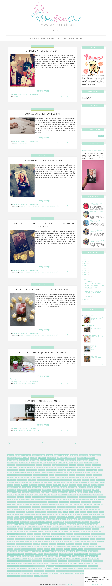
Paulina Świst (86, 534)
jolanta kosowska (26, 499)
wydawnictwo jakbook (94, 558)
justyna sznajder (84, 499)
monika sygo (39, 531)
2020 (85, 272)
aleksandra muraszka (13, 462)
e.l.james (57, 482)
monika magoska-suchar (84, 529)
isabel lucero (36, 492)
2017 (85, 279)
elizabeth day (92, 482)
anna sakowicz (57, 467)
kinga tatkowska (63, 509)
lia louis (88, 514)
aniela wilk (39, 465)
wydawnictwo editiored (65, 556)
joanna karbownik (61, 497)
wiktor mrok (37, 551)
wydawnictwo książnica (25, 561)
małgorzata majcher (70, 521)
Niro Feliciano (22, 534)
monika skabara (30, 531)
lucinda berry (52, 516)
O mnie (43, 38)
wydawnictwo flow (22, 558)
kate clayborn (45, 507)
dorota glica (10, 482)
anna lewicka (39, 467)
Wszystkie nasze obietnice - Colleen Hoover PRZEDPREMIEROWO (97, 240)
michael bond (80, 526)
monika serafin (21, 531)
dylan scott (43, 482)
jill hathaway (43, 497)
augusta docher (81, 470)
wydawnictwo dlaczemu (95, 553)
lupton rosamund (86, 516)
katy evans (88, 507)
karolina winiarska (86, 502)
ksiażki (49, 511)
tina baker (16, 548)
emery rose (41, 484)
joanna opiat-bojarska (72, 497)
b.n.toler (30, 472)
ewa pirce (18, 487)
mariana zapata (44, 524)
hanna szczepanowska (68, 489)
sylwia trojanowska (55, 546)
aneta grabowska (21, 465)
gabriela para (55, 487)
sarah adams (20, 543)
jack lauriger (11, 494)
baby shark (36, 472)
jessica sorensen (12, 497)
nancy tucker (47, 531)
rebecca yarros (40, 539)
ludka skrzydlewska (68, 516)
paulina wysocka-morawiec (98, 534)
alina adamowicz (79, 462)
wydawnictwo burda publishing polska (34, 553)
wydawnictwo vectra (39, 571)
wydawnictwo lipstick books (50, 561)
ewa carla (101, 484)
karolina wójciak (96, 502)
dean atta (92, 479)
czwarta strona (32, 479)
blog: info (45, 475)
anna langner (31, 467)
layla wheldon (40, 514)
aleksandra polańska (24, 462)
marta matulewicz (71, 524)
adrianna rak (11, 457)
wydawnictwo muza (77, 563)
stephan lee (20, 546)
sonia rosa (85, 543)
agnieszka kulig (34, 460)
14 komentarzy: (34, 204)
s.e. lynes (47, 541)
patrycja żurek (69, 534)
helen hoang (78, 489)
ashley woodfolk (71, 470)
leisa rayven (56, 514)
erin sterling (86, 484)
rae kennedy (11, 539)
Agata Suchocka (51, 457)
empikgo (79, 484)
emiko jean (49, 484)
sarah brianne (28, 543)
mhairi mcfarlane (56, 526)
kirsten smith (72, 509)
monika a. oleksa (54, 529)
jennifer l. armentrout (70, 494)
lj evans (45, 516)
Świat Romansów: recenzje (91, 335)
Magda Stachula (50, 519)
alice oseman (61, 462)
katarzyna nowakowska (25, 507)
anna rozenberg (48, 467)
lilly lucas (16, 516)
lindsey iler (23, 516)
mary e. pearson (21, 526)
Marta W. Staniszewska (92, 524)
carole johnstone (81, 475)
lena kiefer (63, 514)
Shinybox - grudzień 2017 (42, 50)
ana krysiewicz (11, 465)
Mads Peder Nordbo (19, 519)
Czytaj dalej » (44, 91)
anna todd (96, 467)
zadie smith (29, 575)
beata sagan (54, 472)
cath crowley (11, 477)
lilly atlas (10, 516)
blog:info (52, 475)
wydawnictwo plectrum (13, 568)
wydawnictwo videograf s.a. (62, 571)
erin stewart (94, 484)
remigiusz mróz (67, 539)
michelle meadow (12, 529)
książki (21, 206)
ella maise (10, 484)
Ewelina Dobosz (26, 487)
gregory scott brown (21, 489)
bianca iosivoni (11, 475)
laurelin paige (19, 514)
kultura (28, 430)
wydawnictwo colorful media (51, 553)
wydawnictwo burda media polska (15, 553)
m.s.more (102, 516)
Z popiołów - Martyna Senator (42, 160)
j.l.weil (91, 492)
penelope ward (22, 536)
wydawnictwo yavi (12, 573)
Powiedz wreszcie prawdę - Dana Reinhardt (97, 204)
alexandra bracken (52, 462)
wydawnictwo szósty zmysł (14, 571)
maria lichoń (36, 524)
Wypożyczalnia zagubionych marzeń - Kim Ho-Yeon (97, 358)
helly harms (95, 489)
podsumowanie (75, 536)
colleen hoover (93, 477)
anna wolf (22, 470)
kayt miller (10, 509)
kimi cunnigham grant (35, 509)
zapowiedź (37, 575)
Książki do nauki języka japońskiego (42, 352)
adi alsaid (56, 455)
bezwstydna (94, 472)
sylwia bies (46, 546)
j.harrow (85, 492)
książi (60, 511)
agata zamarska (61, 457)
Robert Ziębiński (100, 539)
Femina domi (87, 354)
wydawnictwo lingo (37, 561)
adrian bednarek (65, 455)
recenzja (37, 206)
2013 (85, 301)
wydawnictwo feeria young (91, 556)
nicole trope (97, 531)
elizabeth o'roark (101, 482)
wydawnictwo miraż (38, 563)
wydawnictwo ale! (70, 551)
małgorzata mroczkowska (83, 521)
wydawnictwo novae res (26, 566)
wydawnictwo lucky (98, 561)
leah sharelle (48, 514)
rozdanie (40, 541)
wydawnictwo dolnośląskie (14, 556)
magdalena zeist (24, 521)
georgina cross (81, 487)
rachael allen (97, 536)
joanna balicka (51, 497)
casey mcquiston (98, 475)
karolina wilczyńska (75, 502)
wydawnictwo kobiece (13, 561)
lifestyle (94, 514)
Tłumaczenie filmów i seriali (42, 113)
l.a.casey (90, 511)
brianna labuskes (60, 475)
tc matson (85, 546)
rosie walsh (33, 541)
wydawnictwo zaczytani (47, 573)
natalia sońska (55, 531)
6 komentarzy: (34, 429)
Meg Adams (47, 526)
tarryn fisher (78, 546)
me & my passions (89, 315)
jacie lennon (97, 492)
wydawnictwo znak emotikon (72, 573)
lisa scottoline (38, 516)
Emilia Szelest (57, 484)
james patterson (19, 494)
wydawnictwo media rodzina (25, 563)
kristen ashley (11, 511)
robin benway (11, 541)
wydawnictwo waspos (76, 571)
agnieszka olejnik (59, 460)
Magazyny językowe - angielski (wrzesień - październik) (97, 230)
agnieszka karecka (90, 457)
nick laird (82, 531)
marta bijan (62, 524)
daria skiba (85, 479)
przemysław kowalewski (86, 536)
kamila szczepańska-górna (40, 502)
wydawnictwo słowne (52, 568)
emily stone (72, 484)
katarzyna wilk (36, 507)
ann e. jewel (55, 465)
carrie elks (89, 475)
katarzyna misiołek (97, 504)
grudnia (88, 281)
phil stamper (39, 536)
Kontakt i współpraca (76, 38)
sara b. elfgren (11, 543)
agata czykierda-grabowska (22, 457)
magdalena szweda (83, 519)
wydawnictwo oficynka (39, 566)
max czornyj (30, 526)
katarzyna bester (34, 504)
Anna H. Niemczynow (13, 467)
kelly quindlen (18, 509)
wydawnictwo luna (12, 563)
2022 (85, 268)
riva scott (93, 539)
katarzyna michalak (86, 504)
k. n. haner (101, 499)
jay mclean (47, 494)
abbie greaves (18, 455)
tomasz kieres (32, 548)
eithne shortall (74, 482)
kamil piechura (28, 502)
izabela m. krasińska (63, 492)
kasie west (10, 504)
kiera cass (26, 509)
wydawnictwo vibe (50, 571)
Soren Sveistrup (11, 546)
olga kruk (30, 534)
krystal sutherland (21, 511)
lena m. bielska (72, 514)
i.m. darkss (17, 492)
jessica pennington (98, 494)
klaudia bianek (81, 509)
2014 (85, 299)
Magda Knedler (40, 519)
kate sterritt (52, 507)
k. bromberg (93, 499)
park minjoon (55, 534)
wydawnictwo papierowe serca (79, 566)
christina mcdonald (74, 477)
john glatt (10, 499)
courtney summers (22, 479)
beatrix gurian (62, 472)
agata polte (33, 457)
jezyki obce (17, 383)
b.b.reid (23, 472)
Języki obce (50, 38)
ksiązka (55, 511)
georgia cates (63, 487)
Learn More (95, 584)
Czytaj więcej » (14, 379)
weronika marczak (100, 548)
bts (67, 475)
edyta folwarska (65, 482)
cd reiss (26, 477)
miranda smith (28, 529)
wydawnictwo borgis (92, 551)
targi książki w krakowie (67, 546)
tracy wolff (40, 548)
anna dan (88, 465)
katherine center (61, 507)
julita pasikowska (44, 499)
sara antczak (100, 541)
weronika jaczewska (89, 548)
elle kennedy (24, 484)
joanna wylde (102, 497)
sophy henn (93, 543)
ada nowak (41, 455)
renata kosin (75, 539)
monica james (45, 529)
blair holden (29, 475)
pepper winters (31, 536)
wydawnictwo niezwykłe (13, 566)
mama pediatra (11, 524)
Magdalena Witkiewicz (13, 521)
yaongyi (23, 575)
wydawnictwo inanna (48, 558)
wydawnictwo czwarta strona (80, 553)
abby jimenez (27, 455)
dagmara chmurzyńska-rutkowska (45, 479)
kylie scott (83, 511)
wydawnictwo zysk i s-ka (13, 575)
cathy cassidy (19, 477)
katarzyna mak (76, 504)
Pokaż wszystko (101, 364)
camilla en (72, 475)
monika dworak (73, 529)
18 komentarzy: (34, 382)
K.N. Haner (20, 502)
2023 (85, 265)
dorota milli (18, 482)
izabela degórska (52, 492)
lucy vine (60, 516)
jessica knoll (89, 494)
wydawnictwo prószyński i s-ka (27, 568)
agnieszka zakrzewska (83, 460)
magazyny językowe (30, 519)
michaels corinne (29, 272)
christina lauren (63, 477)
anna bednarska (64, 465)
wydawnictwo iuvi (71, 558)
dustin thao (36, 482)
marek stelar (28, 524)
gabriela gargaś (45, 487)
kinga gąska (45, 509)
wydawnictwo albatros (59, 551)
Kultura (64, 38)
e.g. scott (51, 482)
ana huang (94, 462)
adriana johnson (83, 455)
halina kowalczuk (57, 489)
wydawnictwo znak (59, 573)
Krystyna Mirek (30, 511)
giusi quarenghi (11, 489)
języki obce (17, 143)
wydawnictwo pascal (93, 566)
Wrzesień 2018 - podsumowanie (97, 221)
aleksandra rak (35, 462)
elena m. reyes (83, 482)
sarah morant (45, 543)
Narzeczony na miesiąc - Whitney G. (93, 150)
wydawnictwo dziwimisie (27, 556)
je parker (54, 494)
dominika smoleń (101, 479)
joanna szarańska (84, 497)
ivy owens (43, 492)
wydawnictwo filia (12, 558)
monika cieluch (64, 529)
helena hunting (87, 489)
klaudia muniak (90, 509)
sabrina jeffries (55, 541)
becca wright (70, 472)
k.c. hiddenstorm (11, 502)
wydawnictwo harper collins (35, 558)
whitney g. (30, 551)
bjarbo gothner (20, 475)
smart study (78, 543)
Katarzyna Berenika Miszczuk (21, 504)
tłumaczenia (25, 143)
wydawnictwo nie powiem (90, 563)
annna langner (62, 470)
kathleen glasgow (71, 507)
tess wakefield (93, 546)
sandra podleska (91, 541)
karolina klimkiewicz (64, 502)
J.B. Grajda (72, 492)
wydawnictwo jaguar (81, 558)
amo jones (87, 462)
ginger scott (97, 487)
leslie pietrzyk (81, 514)
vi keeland (67, 548)
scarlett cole (52, 543)
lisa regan (30, 516)
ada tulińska (49, 455)
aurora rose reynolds (91, 470)
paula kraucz (78, 534)
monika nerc (95, 529)
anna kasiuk (22, 467)
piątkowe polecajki (49, 536)
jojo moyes (17, 499)
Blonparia (68, 584)
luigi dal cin (77, 516)
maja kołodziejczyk (34, 521)
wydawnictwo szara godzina (93, 568)
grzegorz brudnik (46, 489)
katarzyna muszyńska (13, 507)
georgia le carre (72, 487)
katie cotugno (80, 507)
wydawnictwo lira (62, 561)
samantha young (64, 541)
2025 (85, 261)
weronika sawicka (12, 551)
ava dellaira (10, 472)
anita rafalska (47, 465)
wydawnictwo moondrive (65, 563)
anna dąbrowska (96, 465)
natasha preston (65, 531)
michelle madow (99, 526)
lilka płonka (100, 514)
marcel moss (20, 524)
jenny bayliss (81, 494)
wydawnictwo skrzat (41, 568)
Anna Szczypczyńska (87, 467)
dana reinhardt (58, 479)
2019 (85, 274)
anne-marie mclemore (51, 470)
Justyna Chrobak (64, 499)
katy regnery (96, 507)
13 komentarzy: (34, 95)
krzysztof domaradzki (40, 511)
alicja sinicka (70, 462)
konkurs (98, 509)
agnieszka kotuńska (12, 460)
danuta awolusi (67, 479)
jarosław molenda (38, 494)
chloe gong (41, 477)
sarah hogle (36, 543)
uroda (16, 96)
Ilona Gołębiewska (26, 492)
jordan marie (35, 499)
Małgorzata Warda (95, 521)
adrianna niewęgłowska (94, 455)
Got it (101, 584)
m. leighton (95, 516)
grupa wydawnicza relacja (34, 489)
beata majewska (45, 472)
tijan (99, 546)
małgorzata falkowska (46, 521)
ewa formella (11, 487)
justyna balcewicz (54, 499)
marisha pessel (54, 524)
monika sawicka (11, 531)
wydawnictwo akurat (47, 551)
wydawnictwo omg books (52, 566)
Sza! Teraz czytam (89, 325)
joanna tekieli (93, 497)
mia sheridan (72, 526)
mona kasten (37, 529)
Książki (58, 38)
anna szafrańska (67, 467)
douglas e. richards (27, 482)
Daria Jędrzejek (77, 479)
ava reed (18, 472)
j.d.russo (79, 492)
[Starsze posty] (76, 443)
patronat (62, 534)
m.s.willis (10, 519)
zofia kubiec (44, 575)
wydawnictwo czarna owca (66, 553)
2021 (85, 270)
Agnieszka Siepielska (70, 460)
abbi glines (10, 455)
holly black (10, 492)
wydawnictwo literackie (74, 561)
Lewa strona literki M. (90, 345)
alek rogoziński (93, 460)
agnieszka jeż (81, 457)
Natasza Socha (74, 531)
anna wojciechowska (12, 470)
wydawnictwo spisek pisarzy (66, 568)
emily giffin (65, 484)
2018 (85, 277)
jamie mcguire (29, 494)
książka (16, 206)
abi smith (35, 455)
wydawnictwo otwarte (65, 566)
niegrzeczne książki (12, 534)
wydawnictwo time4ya (27, 571)
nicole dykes (89, 531)
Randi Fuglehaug (20, 539)
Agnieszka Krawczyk (24, 460)
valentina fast (59, 548)
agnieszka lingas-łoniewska (46, 460)
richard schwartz (84, 539)
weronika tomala (22, 551)
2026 (85, 259)
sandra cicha (82, 541)
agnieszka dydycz (71, 457)
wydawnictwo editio (53, 556)
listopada (88, 296)
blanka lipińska (37, 475)
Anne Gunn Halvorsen (32, 470)
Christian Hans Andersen (52, 477)
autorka (100, 470)
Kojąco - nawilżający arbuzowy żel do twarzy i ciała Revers (97, 318)
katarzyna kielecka (54, 504)
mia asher (64, 526)
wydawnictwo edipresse (41, 556)
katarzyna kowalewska (66, 504)
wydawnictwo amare (81, 551)
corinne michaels (12, 479)
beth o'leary (86, 472)
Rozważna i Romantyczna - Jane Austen (97, 348)
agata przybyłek (41, 457)
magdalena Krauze (61, 519)
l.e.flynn (96, 511)
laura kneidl (10, 514)
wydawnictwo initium (60, 558)
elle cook (17, 484)
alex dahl (43, 462)
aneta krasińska (30, 465)
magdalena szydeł (94, 519)
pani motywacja (45, 534)
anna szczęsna (76, 467)
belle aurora (78, 472)
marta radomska (81, 524)
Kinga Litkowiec (54, 509)
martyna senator (29, 206)
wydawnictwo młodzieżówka (51, 563)
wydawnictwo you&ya (23, 573)
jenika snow (61, 494)
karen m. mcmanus (53, 502)
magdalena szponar (72, 519)
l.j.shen (101, 511)
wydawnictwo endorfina (78, 556)
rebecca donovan (30, 539)
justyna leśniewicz (75, 499)
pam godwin (37, 534)
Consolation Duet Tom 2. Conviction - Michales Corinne (43, 225)
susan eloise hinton (37, 546)
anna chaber (80, 465)
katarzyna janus (44, 504)
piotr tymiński (67, 536)
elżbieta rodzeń (33, 484)
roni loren (19, 541)
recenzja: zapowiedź (56, 539)
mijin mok (20, 529)
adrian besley (74, 455)
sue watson (27, 546)
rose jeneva (26, 541)
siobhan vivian (70, 543)
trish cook (47, 548)
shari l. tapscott (61, 543)
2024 (85, 263)
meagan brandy (38, 526)
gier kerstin (89, 487)
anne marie (41, 470)
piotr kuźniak (58, 536)
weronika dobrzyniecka (77, 548)
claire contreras (84, 477)
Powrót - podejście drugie (42, 400)
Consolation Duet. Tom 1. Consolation (42, 289)
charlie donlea (33, 477)
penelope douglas (12, 536)
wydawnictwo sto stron (80, 568)
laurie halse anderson (29, 514)
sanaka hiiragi (74, 541)
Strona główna (34, 38)
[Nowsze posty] (9, 443)
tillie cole (10, 548)
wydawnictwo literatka (86, 561)
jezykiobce (24, 383)
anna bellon (72, 465)
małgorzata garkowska (58, 521)
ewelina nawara (36, 487)
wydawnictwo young (35, 573)
